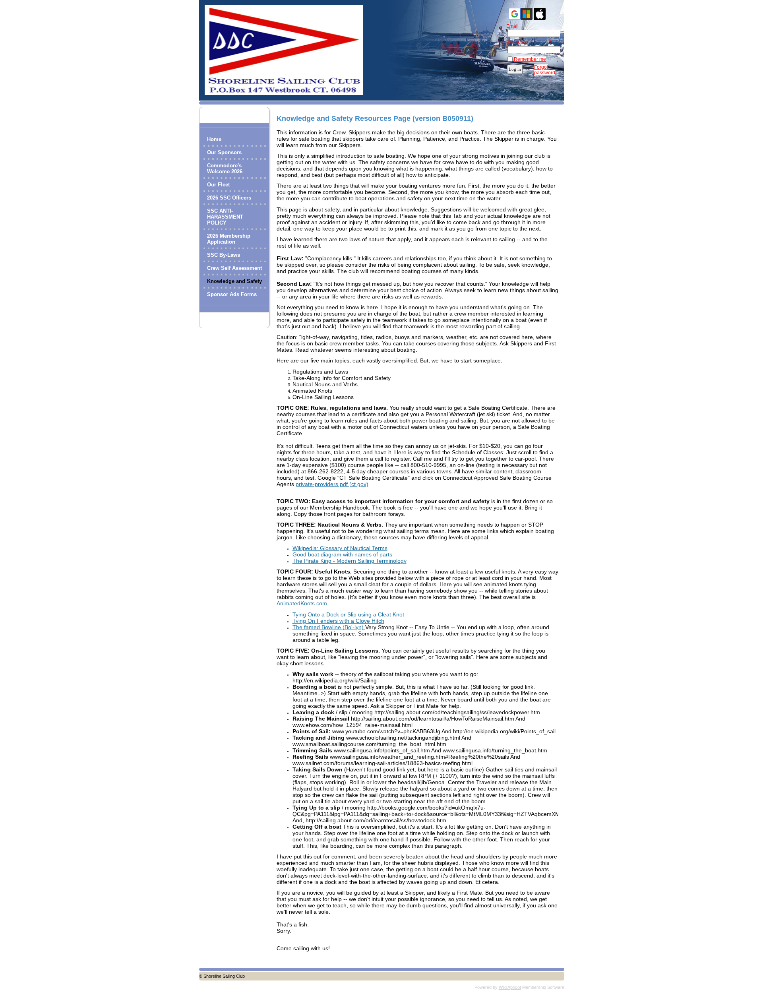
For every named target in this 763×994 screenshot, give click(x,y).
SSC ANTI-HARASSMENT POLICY (225, 217)
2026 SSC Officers (229, 198)
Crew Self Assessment (234, 268)
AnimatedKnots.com (302, 603)
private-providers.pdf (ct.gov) (332, 484)
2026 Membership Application (228, 239)
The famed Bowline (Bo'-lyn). (328, 627)
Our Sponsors (224, 152)
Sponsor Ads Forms (232, 294)
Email (511, 26)
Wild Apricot (510, 987)
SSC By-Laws (223, 255)
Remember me (530, 59)
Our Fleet (218, 185)
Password (515, 42)
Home (214, 139)
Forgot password (544, 70)
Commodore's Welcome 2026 (224, 168)
